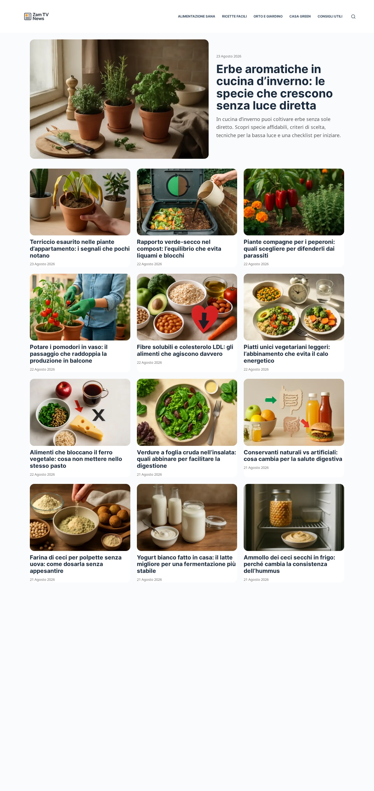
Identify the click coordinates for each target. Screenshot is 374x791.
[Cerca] (353, 17)
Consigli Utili (330, 16)
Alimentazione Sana (196, 16)
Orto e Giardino (268, 16)
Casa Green (300, 16)
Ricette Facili (234, 16)
